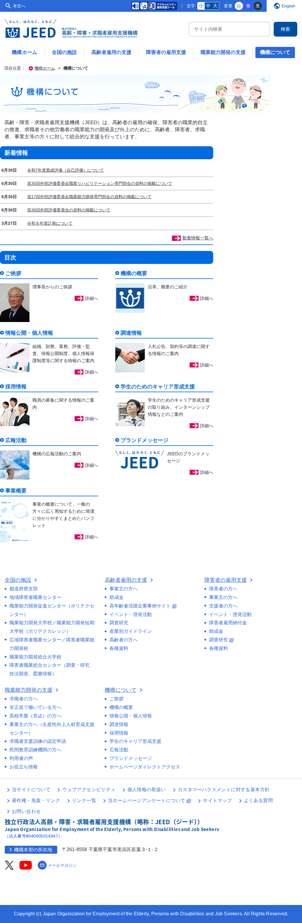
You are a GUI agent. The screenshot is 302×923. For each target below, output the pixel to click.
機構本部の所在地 (29, 849)
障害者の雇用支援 (166, 52)
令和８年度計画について (50, 223)
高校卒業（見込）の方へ (35, 715)
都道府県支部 (23, 588)
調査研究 (118, 622)
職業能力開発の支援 (223, 52)
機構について (275, 52)
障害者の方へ (223, 588)
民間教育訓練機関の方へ (35, 749)
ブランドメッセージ (130, 758)
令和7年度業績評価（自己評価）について (65, 170)
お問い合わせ (26, 811)
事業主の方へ (123, 588)
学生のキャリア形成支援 (135, 741)
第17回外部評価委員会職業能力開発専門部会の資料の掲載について (89, 196)
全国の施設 (64, 52)
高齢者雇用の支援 (111, 52)
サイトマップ (217, 800)
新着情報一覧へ (197, 237)
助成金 (116, 597)
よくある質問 (258, 800)
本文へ (19, 6)
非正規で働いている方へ (35, 707)
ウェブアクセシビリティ (88, 789)
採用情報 (118, 732)
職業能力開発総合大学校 (35, 656)
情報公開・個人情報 (130, 715)
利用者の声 (21, 758)
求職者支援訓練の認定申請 (37, 741)
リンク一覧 (84, 800)
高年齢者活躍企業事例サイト (143, 605)
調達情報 (118, 724)
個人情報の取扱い (146, 789)
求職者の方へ (23, 698)
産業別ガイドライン (130, 631)
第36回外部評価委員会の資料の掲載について (68, 210)
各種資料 (118, 648)
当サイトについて (31, 789)
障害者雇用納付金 (228, 622)
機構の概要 (121, 707)
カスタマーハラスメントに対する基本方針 (224, 789)
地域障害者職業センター (35, 597)
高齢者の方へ (123, 639)
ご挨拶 (116, 698)
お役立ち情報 (23, 766)
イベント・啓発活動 (130, 614)
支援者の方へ (223, 605)
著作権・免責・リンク (36, 800)
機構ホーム (24, 52)
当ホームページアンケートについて (149, 800)
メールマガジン (58, 865)
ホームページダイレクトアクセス (144, 766)
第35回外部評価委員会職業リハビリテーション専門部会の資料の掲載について (99, 183)
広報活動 (118, 749)
